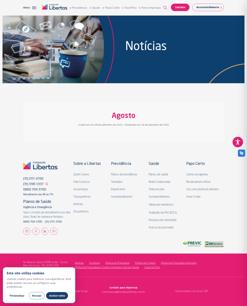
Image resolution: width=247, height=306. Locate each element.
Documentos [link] (81, 211)
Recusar (37, 295)
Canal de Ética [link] (152, 267)
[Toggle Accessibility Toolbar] (237, 142)
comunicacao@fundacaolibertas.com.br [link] (109, 292)
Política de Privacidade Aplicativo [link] (179, 263)
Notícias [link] (78, 204)
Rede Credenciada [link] (159, 182)
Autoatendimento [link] (207, 7)
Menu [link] (26, 7)
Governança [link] (80, 189)
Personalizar (17, 295)
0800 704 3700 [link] (34, 189)
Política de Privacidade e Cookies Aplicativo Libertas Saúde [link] (107, 267)
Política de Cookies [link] (145, 263)
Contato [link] (180, 7)
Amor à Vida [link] (193, 196)
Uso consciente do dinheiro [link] (202, 189)
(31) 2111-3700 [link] (33, 178)
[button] (35, 7)
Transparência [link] (81, 196)
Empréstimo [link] (118, 189)
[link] (54, 8)
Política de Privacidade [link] (117, 263)
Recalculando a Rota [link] (198, 182)
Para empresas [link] (151, 7)
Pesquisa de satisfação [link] (162, 220)
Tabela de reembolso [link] (161, 204)
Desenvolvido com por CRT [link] (191, 291)
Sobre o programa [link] (197, 174)
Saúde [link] (96, 7)
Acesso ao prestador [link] (161, 227)
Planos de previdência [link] (124, 174)
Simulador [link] (117, 182)
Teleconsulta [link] (156, 189)
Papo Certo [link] (112, 7)
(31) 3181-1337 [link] (33, 184)
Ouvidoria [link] (94, 263)
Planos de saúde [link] (158, 174)
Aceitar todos (57, 295)
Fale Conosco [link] (81, 182)
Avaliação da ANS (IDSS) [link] (163, 212)
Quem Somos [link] (81, 174)
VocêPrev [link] (130, 7)
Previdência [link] (79, 7)
